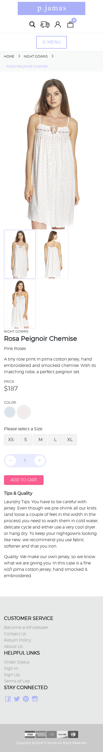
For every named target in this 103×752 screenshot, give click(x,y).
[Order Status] (45, 24)
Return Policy (17, 640)
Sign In (11, 668)
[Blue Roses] (10, 412)
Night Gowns (36, 56)
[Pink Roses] (24, 412)
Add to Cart (24, 480)
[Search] (32, 24)
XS (11, 439)
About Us (13, 646)
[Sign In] (58, 24)
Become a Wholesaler (26, 627)
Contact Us (15, 634)
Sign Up (12, 675)
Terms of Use (17, 681)
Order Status (17, 662)
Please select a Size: (23, 429)
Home (9, 56)
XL (70, 439)
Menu (53, 42)
